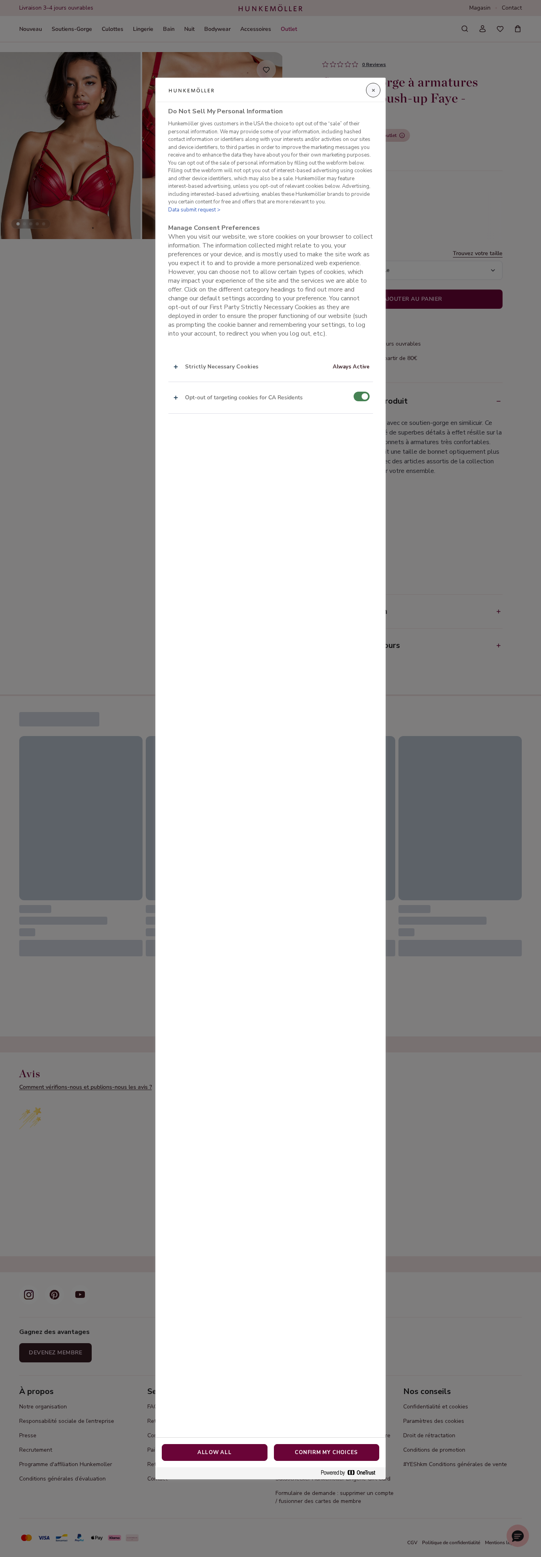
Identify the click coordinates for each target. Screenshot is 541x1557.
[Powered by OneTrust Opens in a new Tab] (351, 1473)
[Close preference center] (373, 90)
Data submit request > (194, 209)
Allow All (214, 1452)
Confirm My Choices (326, 1452)
